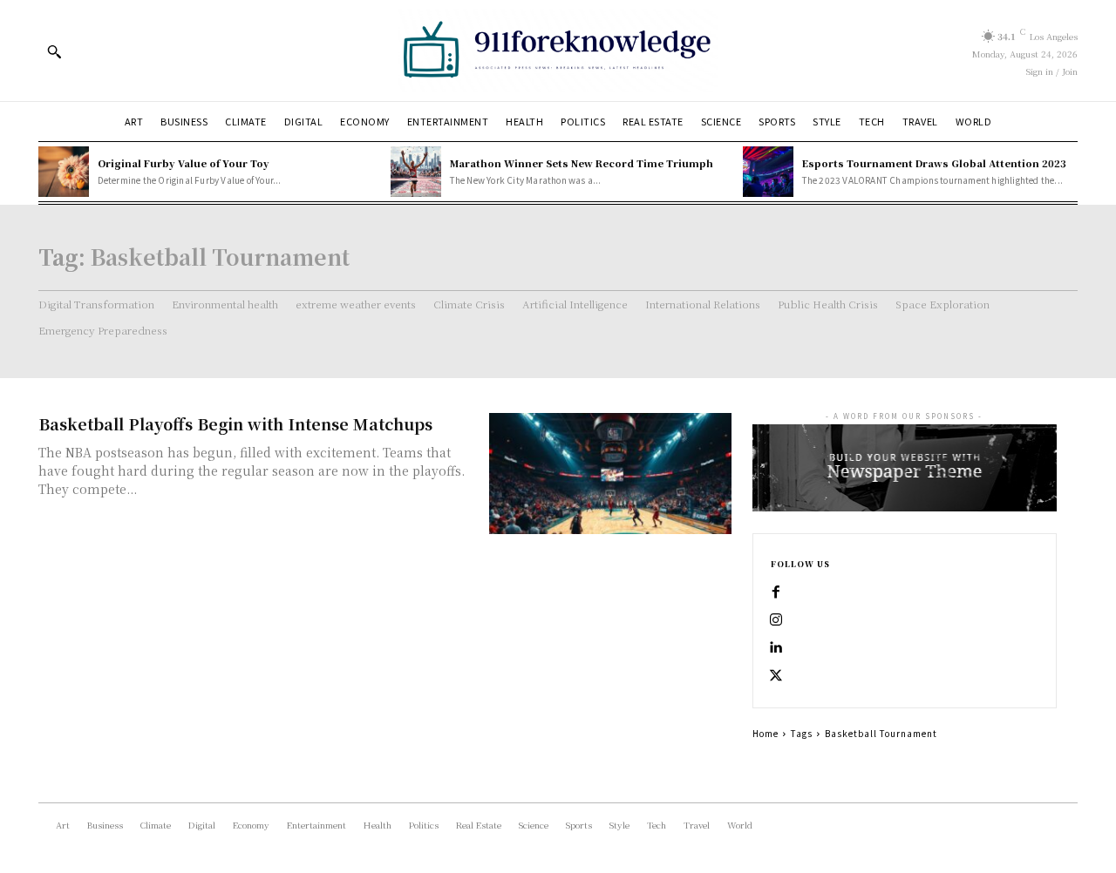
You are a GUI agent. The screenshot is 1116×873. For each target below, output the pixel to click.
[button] (54, 51)
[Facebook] (776, 592)
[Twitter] (776, 676)
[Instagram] (776, 620)
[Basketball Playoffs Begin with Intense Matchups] (610, 473)
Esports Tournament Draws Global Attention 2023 (934, 163)
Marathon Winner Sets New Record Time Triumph (581, 163)
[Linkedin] (776, 648)
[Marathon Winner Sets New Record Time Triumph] (416, 171)
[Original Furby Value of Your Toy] (63, 171)
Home (765, 733)
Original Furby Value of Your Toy (183, 163)
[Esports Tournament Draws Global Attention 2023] (768, 171)
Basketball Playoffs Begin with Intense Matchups (235, 423)
